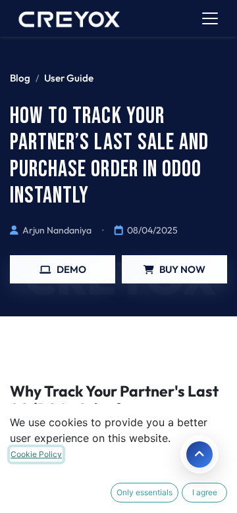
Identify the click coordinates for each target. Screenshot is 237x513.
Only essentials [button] (144, 492)
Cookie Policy (36, 454)
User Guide (68, 78)
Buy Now (182, 269)
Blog (20, 78)
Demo (71, 269)
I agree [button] (204, 492)
